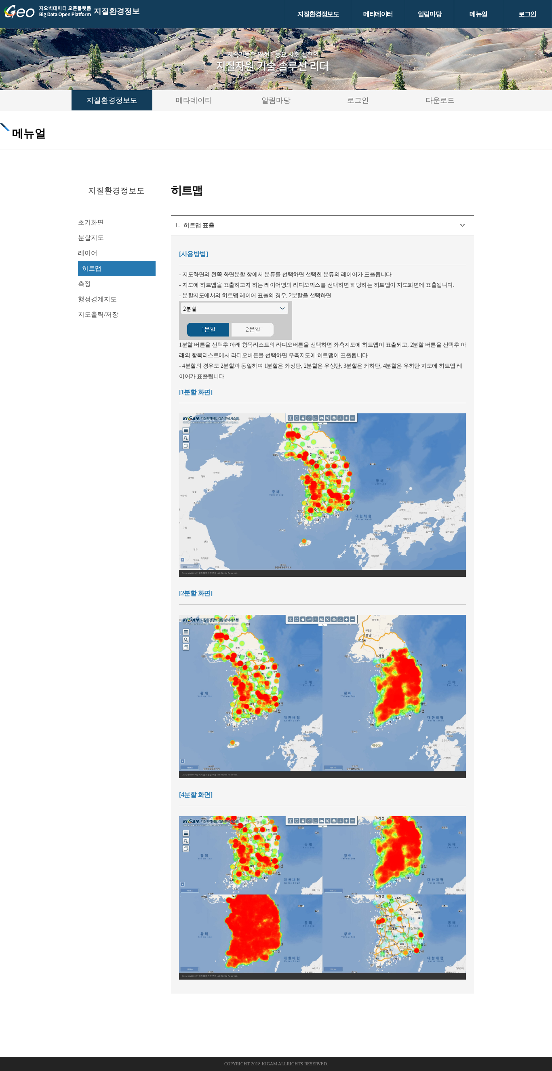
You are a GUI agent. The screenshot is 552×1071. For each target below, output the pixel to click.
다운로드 (440, 100)
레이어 (87, 253)
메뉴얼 (478, 14)
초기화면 (91, 222)
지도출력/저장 (98, 314)
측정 (84, 283)
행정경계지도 (97, 299)
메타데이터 (378, 14)
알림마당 (429, 14)
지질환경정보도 (318, 14)
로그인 (527, 14)
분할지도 (91, 237)
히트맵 (91, 268)
